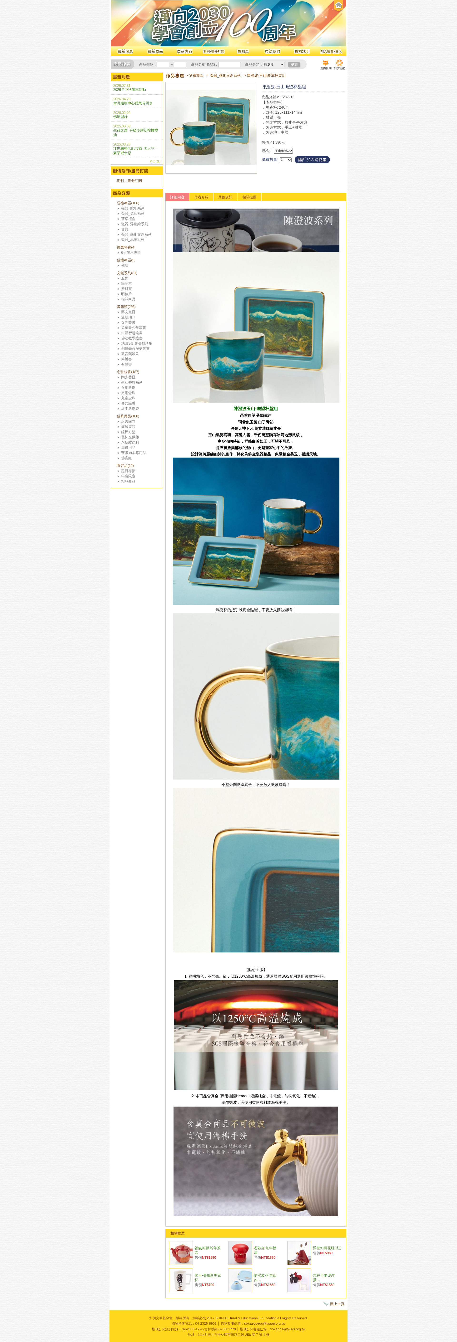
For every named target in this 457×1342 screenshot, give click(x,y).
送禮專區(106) (128, 203)
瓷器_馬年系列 (132, 240)
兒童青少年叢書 (133, 328)
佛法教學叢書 (132, 338)
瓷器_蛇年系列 (132, 208)
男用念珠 (128, 393)
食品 (124, 229)
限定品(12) (125, 466)
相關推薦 (249, 197)
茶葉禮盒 (128, 219)
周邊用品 (128, 447)
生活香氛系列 (132, 382)
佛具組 (126, 458)
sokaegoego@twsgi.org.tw (264, 1323)
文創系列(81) (127, 273)
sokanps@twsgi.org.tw (287, 1329)
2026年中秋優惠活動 (129, 90)
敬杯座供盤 (130, 437)
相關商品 (128, 299)
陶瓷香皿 (128, 377)
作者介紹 (201, 197)
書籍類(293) (126, 307)
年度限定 (128, 476)
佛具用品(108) (128, 416)
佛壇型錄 (120, 117)
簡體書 (126, 359)
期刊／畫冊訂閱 (129, 181)
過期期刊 (128, 317)
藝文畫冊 (128, 312)
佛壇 (124, 265)
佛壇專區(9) (126, 260)
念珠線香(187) (128, 372)
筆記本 (126, 283)
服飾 (124, 278)
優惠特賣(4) (126, 247)
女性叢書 (128, 322)
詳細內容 (177, 197)
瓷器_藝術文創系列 (136, 234)
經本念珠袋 (130, 408)
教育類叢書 (130, 354)
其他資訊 (225, 197)
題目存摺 (128, 471)
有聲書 (126, 364)
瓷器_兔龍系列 (132, 213)
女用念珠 (128, 388)
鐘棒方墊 (128, 432)
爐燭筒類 (128, 427)
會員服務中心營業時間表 (133, 103)
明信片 (126, 294)
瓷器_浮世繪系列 (134, 224)
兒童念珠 (128, 398)
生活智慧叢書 (132, 333)
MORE (154, 161)
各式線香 (128, 403)
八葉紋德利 (130, 442)
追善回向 (128, 421)
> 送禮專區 (194, 75)
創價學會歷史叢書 (135, 348)
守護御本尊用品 (133, 453)
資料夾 (126, 289)
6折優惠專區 (131, 252)
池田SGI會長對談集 (136, 343)
